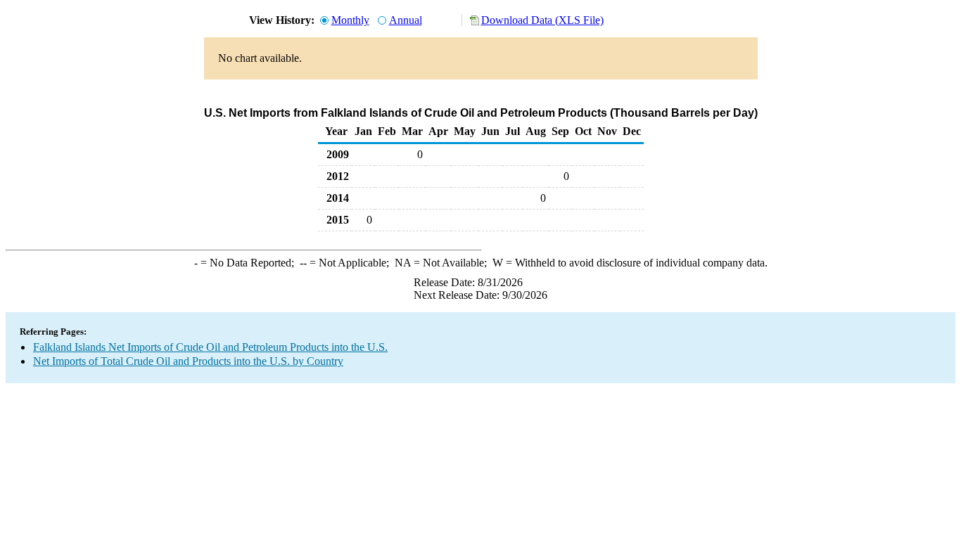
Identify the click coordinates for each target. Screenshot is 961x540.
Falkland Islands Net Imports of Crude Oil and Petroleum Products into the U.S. (210, 347)
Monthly (350, 20)
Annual (405, 20)
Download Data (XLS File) (542, 20)
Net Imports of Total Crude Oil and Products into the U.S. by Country (188, 361)
